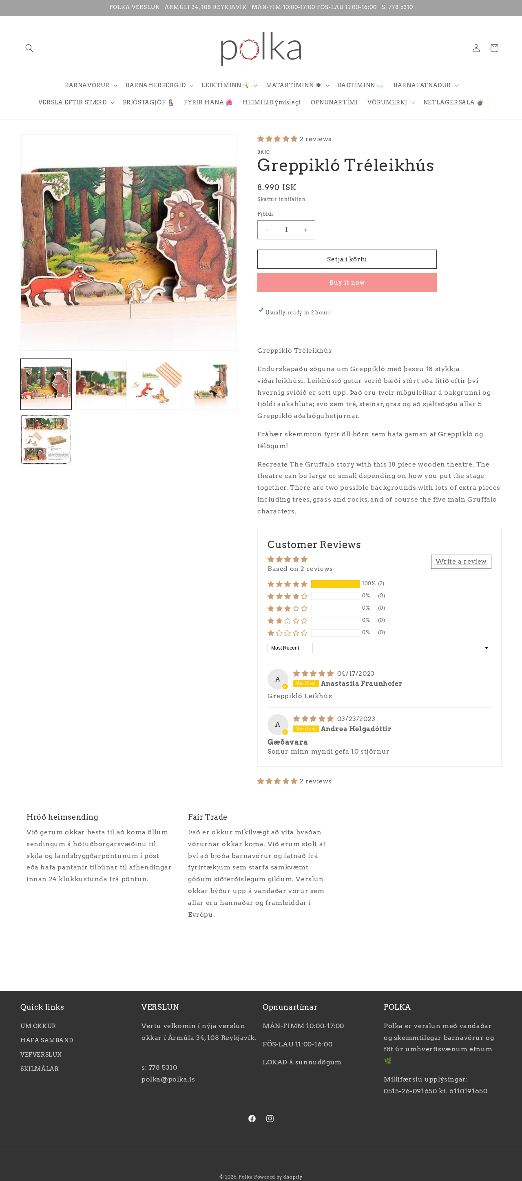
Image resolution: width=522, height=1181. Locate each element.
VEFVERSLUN (41, 1054)
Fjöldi (265, 214)
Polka (246, 1177)
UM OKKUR (38, 1026)
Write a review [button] (461, 561)
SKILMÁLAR (39, 1069)
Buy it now (347, 282)
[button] (29, 48)
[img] (314, 673)
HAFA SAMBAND (46, 1040)
